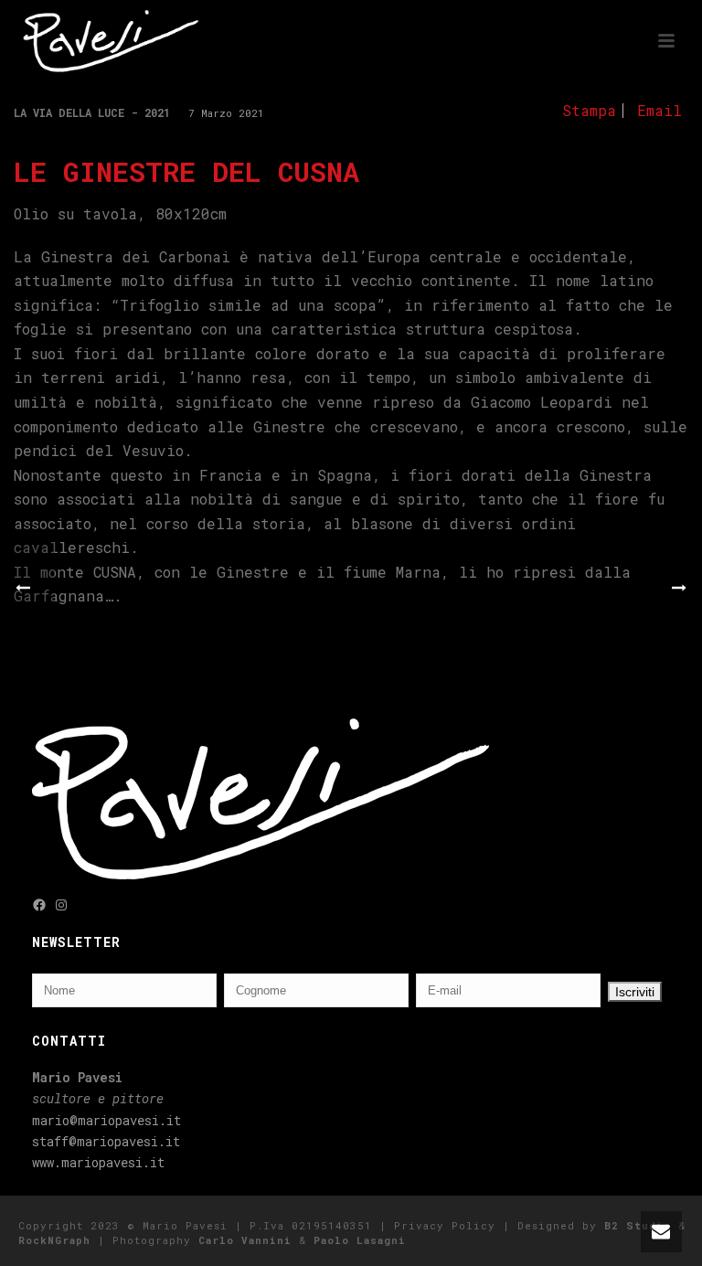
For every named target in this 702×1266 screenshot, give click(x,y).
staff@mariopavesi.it (106, 1141)
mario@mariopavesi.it (106, 1120)
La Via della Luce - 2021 (92, 112)
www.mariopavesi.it (98, 1162)
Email (659, 110)
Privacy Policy (444, 1225)
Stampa (589, 110)
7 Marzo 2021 (226, 113)
